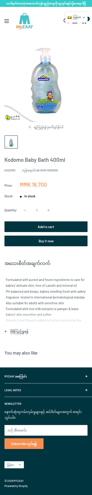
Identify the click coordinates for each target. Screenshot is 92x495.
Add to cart (46, 227)
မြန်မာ (10, 464)
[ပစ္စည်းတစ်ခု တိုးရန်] (48, 210)
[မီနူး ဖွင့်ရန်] (6, 21)
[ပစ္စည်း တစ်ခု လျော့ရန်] (24, 210)
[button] (76, 17)
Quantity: (10, 210)
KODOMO (9, 170)
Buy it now (46, 241)
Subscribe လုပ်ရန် (24, 444)
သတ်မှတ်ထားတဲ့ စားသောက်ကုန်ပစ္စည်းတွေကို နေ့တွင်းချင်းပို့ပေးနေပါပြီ (46, 3)
